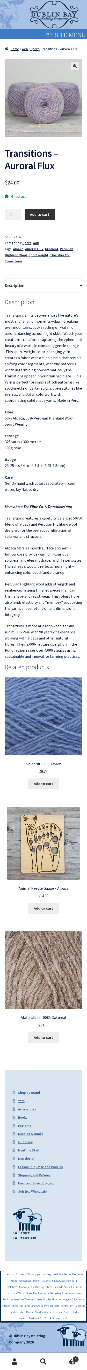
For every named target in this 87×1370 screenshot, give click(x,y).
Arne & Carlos (26, 1287)
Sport (34, 49)
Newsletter (26, 1158)
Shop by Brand (29, 1092)
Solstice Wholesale (32, 1191)
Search (43, 1361)
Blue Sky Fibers (43, 1287)
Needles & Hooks (30, 1134)
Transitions (13, 261)
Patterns (24, 1125)
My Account (14, 1361)
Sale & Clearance (61, 1280)
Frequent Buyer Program (36, 1183)
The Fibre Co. (60, 255)
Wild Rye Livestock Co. (56, 1318)
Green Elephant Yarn (37, 1293)
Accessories (27, 1109)
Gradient (51, 249)
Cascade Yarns (61, 1287)
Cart (67, 1357)
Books (22, 1117)
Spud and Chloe (61, 1312)
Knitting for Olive (68, 1299)
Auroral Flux (34, 249)
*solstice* (12, 1287)
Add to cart (39, 214)
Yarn (25, 49)
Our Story (25, 1142)
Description (14, 285)
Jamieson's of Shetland (22, 1299)
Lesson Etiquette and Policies (40, 1167)
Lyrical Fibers (51, 1305)
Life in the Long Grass (31, 1305)
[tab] (43, 286)
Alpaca (18, 249)
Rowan (30, 1312)
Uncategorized (50, 1274)
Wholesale (65, 1274)
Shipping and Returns (34, 1175)
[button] (50, 34)
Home (15, 49)
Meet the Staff (28, 1150)
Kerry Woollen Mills (46, 1299)
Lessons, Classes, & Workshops (23, 1274)
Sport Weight (38, 255)
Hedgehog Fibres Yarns (62, 1293)
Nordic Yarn (67, 1305)
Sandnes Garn (43, 1312)
